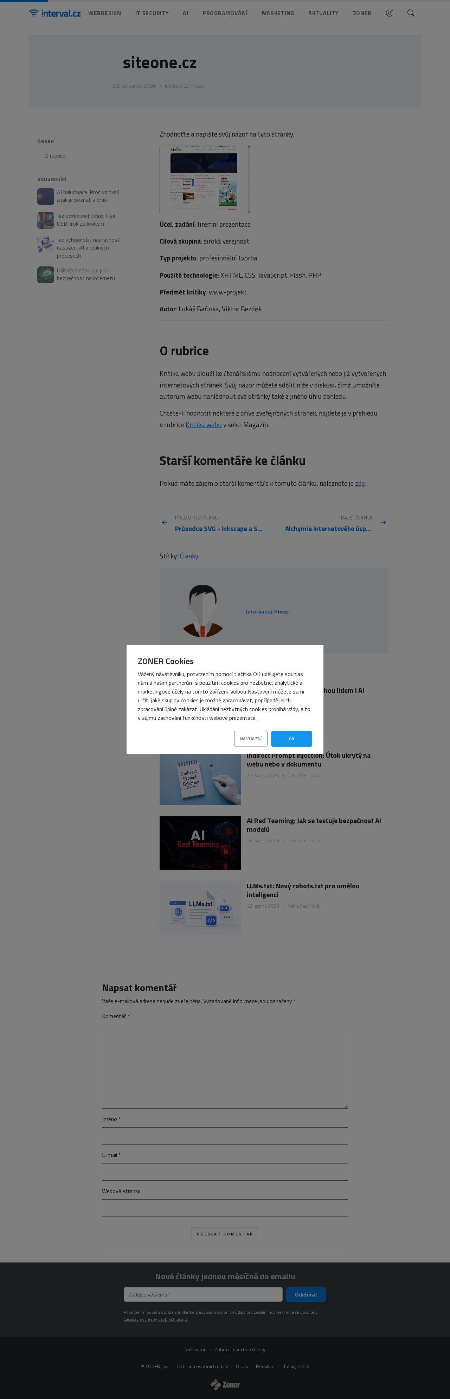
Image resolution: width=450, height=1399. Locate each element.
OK (291, 738)
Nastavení (251, 738)
